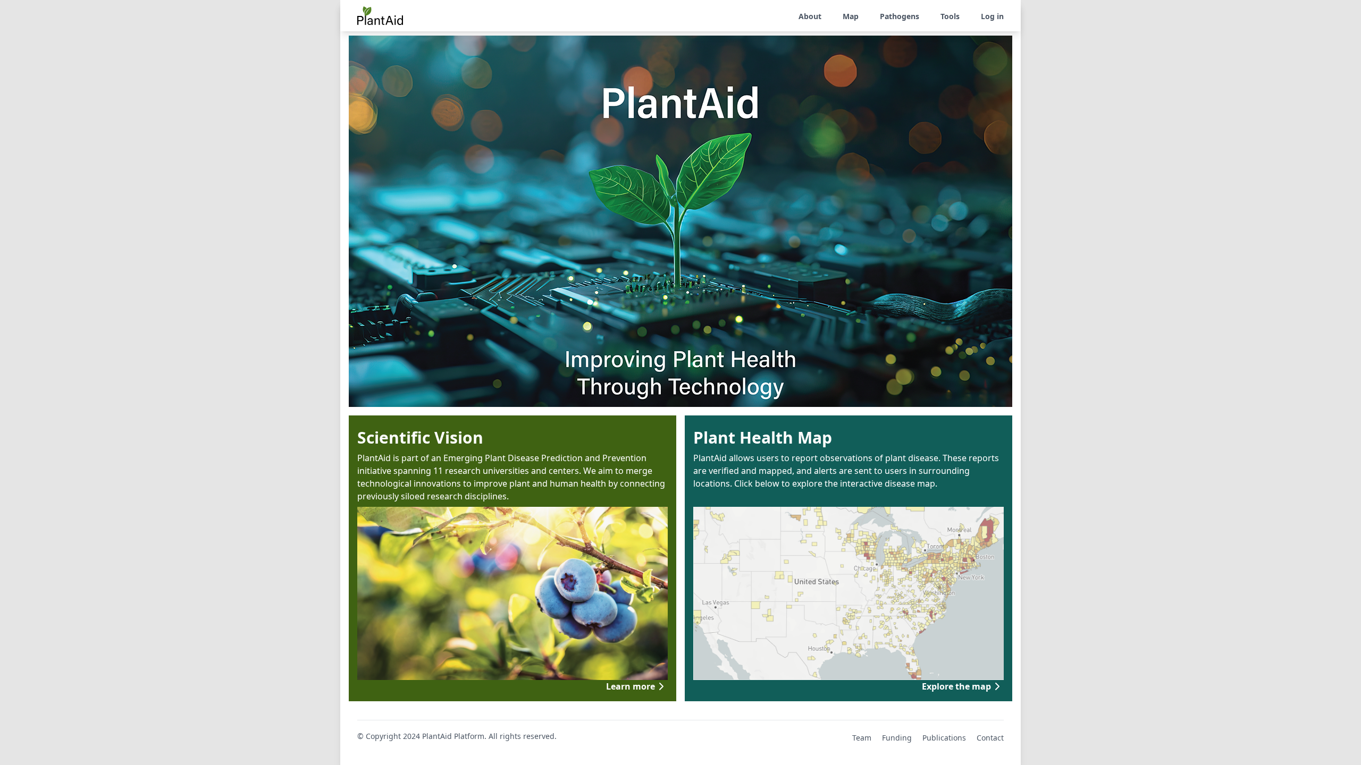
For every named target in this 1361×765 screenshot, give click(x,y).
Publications (944, 738)
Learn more (630, 686)
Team (861, 738)
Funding (897, 738)
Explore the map (956, 686)
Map (851, 16)
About (810, 16)
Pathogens (899, 16)
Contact (990, 738)
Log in (992, 16)
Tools (950, 16)
